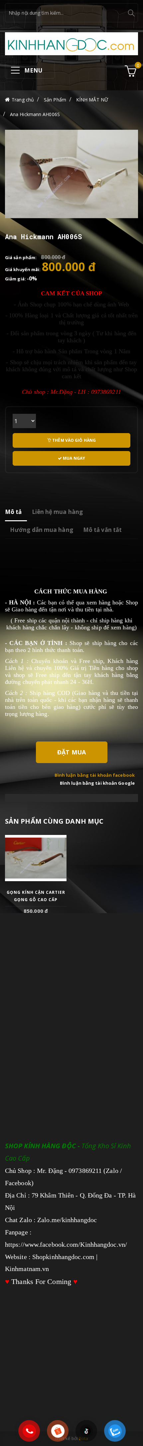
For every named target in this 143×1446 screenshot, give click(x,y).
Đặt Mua (71, 752)
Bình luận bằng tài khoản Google (97, 783)
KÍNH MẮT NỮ (92, 99)
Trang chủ (23, 99)
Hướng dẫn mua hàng (41, 530)
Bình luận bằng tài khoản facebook (95, 775)
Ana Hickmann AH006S (35, 114)
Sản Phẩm (55, 99)
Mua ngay (73, 458)
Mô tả (13, 512)
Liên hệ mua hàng (57, 512)
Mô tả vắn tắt (102, 530)
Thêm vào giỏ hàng (73, 440)
